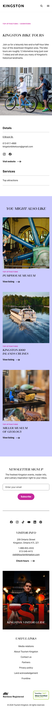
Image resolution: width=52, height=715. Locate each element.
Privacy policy (26, 667)
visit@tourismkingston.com (26, 554)
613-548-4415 (26, 551)
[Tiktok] (23, 522)
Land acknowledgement (26, 673)
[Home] (13, 6)
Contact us (26, 657)
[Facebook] (10, 154)
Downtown (25, 24)
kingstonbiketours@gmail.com (18, 146)
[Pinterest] (40, 522)
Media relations (26, 646)
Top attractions (10, 24)
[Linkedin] (34, 522)
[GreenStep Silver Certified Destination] (41, 695)
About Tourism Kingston (26, 651)
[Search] (41, 6)
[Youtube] (29, 522)
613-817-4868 (9, 143)
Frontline (26, 678)
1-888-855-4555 (26, 548)
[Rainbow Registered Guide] (13, 695)
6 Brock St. (8, 137)
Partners (26, 662)
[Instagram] (4, 154)
